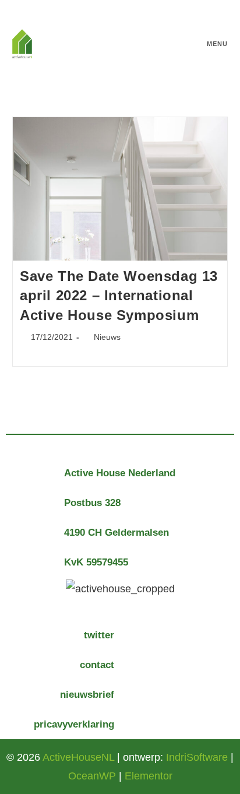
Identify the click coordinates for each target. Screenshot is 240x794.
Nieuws (107, 337)
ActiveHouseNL (78, 757)
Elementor (148, 776)
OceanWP (92, 776)
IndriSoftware (197, 757)
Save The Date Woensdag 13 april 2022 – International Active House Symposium (119, 295)
